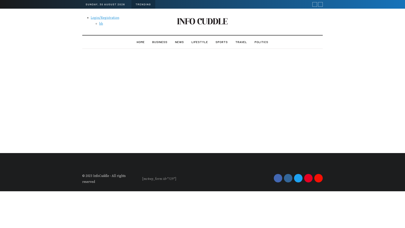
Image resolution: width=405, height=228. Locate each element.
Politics (261, 42)
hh (101, 24)
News (179, 42)
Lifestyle (200, 42)
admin (164, 139)
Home (141, 42)
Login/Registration (105, 18)
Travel (241, 42)
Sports (222, 42)
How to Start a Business (184, 132)
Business (159, 42)
